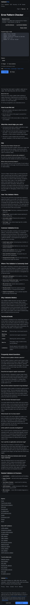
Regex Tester (23, 27)
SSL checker (4, 567)
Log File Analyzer (9, 24)
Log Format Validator (21, 24)
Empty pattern (7, 68)
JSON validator (4, 528)
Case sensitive (12, 63)
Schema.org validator (6, 530)
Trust (2, 4)
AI (18, 4)
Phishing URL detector (6, 565)
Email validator (4, 561)
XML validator (4, 536)
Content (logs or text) (6, 31)
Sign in (19, 8)
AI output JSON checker (7, 532)
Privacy (3, 586)
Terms (7, 586)
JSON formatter (5, 534)
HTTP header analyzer (6, 569)
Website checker (5, 559)
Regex (4, 63)
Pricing (2, 6)
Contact (12, 586)
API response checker (6, 542)
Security (15, 4)
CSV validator (4, 540)
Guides (23, 4)
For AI (16, 586)
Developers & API (5, 517)
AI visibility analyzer (5, 573)
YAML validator (4, 538)
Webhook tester (5, 544)
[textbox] (16, 44)
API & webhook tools (6, 513)
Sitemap (21, 586)
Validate (5, 2)
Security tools (4, 509)
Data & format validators (7, 505)
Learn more (8, 602)
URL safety (3, 563)
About (2, 521)
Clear (13, 71)
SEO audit (3, 571)
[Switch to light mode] (27, 9)
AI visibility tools (5, 511)
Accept (21, 602)
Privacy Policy (5, 600)
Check (5, 71)
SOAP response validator (7, 552)
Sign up (23, 8)
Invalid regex (14, 68)
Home (2, 501)
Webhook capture (5, 546)
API (20, 4)
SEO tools (3, 507)
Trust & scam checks (6, 503)
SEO (11, 4)
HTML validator (4, 548)
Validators (6, 4)
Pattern (3, 58)
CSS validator (4, 550)
